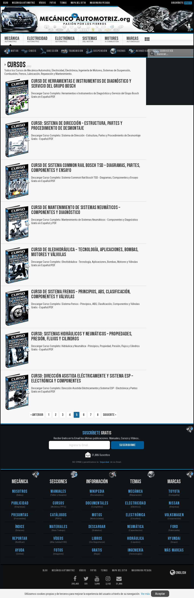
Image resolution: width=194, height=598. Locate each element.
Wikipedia (97, 491)
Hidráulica (135, 538)
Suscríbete (181, 2)
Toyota (174, 491)
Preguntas (19, 515)
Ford (174, 526)
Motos (97, 515)
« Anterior (37, 415)
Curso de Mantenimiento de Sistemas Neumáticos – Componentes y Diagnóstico (75, 210)
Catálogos (58, 515)
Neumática (135, 526)
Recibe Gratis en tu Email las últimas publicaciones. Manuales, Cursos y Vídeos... (97, 438)
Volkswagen (174, 515)
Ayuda (20, 550)
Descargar (97, 526)
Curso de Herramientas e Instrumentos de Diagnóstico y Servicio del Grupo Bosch (81, 83)
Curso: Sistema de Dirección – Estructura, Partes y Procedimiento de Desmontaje (77, 125)
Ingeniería (136, 550)
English (180, 572)
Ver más (145, 593)
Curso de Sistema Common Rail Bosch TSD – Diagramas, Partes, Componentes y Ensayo (85, 168)
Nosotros (19, 491)
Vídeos (58, 538)
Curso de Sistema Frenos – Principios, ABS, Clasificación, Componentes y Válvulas (81, 294)
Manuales (58, 491)
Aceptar (160, 594)
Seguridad (104, 462)
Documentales (97, 503)
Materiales (58, 526)
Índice (20, 526)
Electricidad (135, 503)
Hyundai (174, 538)
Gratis (97, 550)
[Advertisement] (169, 81)
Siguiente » (109, 415)
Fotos (58, 550)
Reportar (19, 538)
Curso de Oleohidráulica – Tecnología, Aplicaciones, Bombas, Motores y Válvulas (84, 252)
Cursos (58, 503)
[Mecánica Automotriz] (97, 19)
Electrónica (135, 515)
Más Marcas (174, 550)
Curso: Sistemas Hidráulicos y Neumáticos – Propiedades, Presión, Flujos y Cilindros (81, 336)
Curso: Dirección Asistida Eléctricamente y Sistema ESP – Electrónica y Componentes (82, 378)
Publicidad (19, 503)
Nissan (174, 503)
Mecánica (135, 491)
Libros (97, 538)
